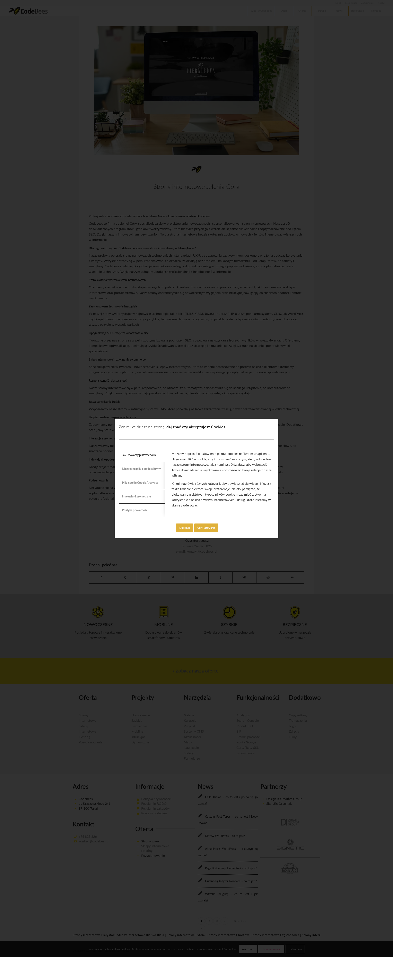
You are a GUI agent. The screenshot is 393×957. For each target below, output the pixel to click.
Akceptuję (184, 528)
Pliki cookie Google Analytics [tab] (140, 482)
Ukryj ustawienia (206, 528)
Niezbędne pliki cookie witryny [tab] (141, 469)
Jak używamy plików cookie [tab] (139, 455)
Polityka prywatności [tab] (135, 510)
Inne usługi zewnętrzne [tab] (136, 496)
